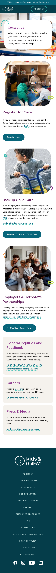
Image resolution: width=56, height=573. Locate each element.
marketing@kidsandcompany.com (23, 429)
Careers (19, 389)
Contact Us (28, 527)
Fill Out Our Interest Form (19, 328)
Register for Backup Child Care (22, 234)
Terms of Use (28, 548)
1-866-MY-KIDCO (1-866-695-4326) (24, 365)
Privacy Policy (28, 541)
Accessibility (28, 554)
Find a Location (28, 481)
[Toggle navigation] (52, 9)
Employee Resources (28, 514)
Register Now (44, 2)
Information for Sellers (28, 534)
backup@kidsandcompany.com (18, 223)
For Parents (28, 487)
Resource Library (28, 501)
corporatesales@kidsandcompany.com (22, 317)
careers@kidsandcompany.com (22, 397)
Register (39, 9)
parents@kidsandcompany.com (22, 369)
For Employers (28, 494)
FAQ (26, 126)
